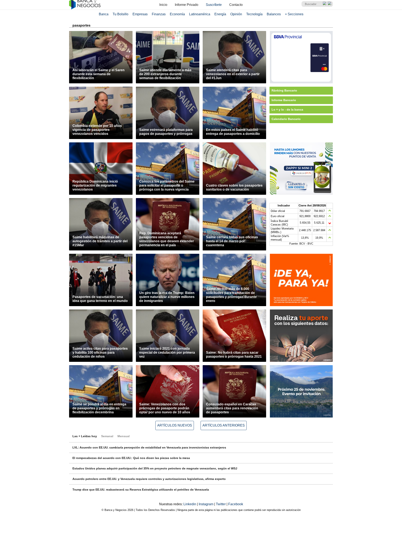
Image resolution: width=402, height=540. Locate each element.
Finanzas (159, 14)
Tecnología (254, 14)
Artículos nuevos (174, 425)
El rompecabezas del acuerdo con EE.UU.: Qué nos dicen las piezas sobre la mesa (131, 458)
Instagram (206, 504)
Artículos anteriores (223, 425)
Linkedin (190, 504)
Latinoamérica (199, 14)
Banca (103, 14)
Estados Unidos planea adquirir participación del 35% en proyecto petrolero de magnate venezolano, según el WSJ (154, 468)
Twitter (221, 504)
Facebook (235, 504)
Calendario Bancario (286, 119)
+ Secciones (294, 14)
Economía (177, 14)
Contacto (236, 4)
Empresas (140, 14)
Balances (274, 14)
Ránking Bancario (284, 90)
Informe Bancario (284, 100)
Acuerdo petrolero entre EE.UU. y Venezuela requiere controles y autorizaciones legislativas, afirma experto (149, 479)
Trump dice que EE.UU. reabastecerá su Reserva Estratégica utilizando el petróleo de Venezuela (140, 489)
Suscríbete (214, 4)
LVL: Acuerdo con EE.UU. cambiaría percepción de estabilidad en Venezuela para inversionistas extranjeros (149, 447)
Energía (220, 14)
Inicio (163, 4)
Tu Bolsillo (120, 14)
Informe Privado (186, 4)
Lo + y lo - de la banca (287, 109)
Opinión (236, 14)
